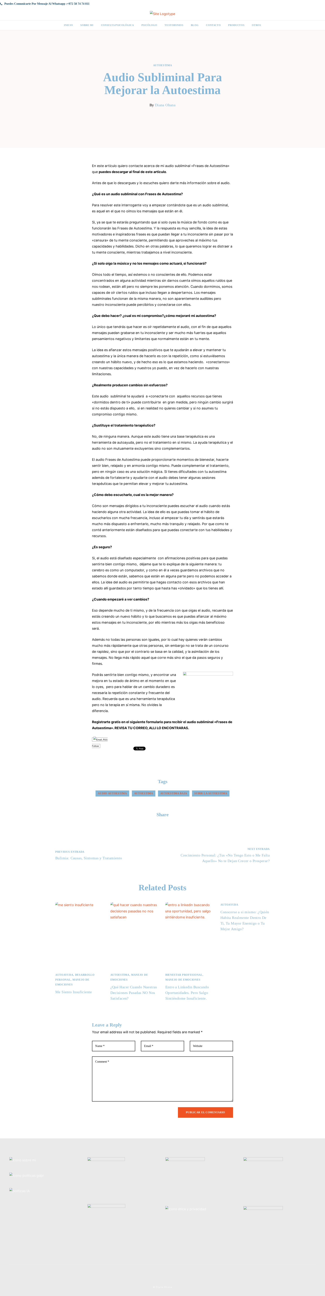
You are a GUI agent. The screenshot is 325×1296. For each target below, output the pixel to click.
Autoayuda (64, 974)
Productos (236, 25)
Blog (195, 25)
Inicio (68, 25)
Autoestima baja (173, 793)
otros (256, 25)
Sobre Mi (86, 25)
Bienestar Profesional (184, 974)
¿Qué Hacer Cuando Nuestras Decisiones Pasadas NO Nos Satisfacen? (133, 992)
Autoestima (162, 65)
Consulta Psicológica (117, 25)
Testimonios (174, 25)
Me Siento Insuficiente (73, 992)
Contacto (213, 25)
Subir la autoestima (210, 793)
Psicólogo (149, 25)
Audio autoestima (112, 793)
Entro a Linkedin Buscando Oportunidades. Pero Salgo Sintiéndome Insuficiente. (187, 992)
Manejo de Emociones (182, 979)
